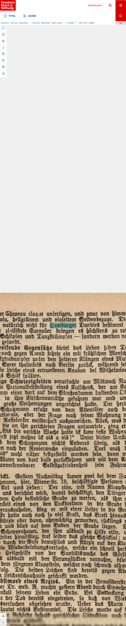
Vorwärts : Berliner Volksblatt (14, 23)
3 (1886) (70, 23)
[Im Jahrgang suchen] (121, 16)
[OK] (110, 5)
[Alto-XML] (3, 60)
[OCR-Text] (3, 54)
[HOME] (8, 5)
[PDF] (3, 47)
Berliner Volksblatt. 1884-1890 (47, 23)
